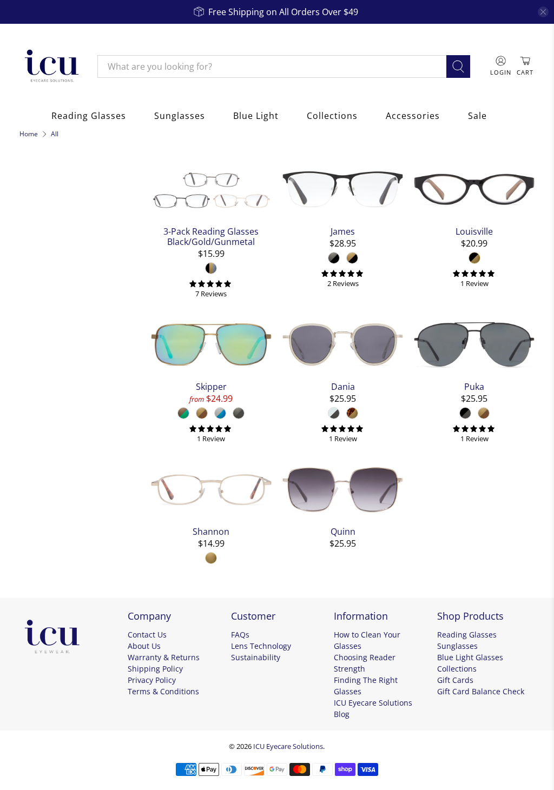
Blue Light (256, 116)
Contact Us (147, 634)
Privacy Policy (152, 680)
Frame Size (48, 401)
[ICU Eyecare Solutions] (50, 66)
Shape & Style (54, 372)
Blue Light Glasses (470, 657)
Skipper (211, 386)
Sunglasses (179, 116)
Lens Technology (261, 646)
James (343, 231)
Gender (39, 342)
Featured (45, 220)
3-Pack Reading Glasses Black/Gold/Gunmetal (211, 236)
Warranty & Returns (164, 657)
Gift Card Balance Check (480, 691)
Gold (37, 268)
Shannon (211, 531)
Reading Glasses (88, 116)
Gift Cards (455, 680)
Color (34, 245)
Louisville (474, 231)
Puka (474, 386)
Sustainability (255, 657)
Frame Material (59, 294)
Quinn (343, 531)
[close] (543, 11)
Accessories (413, 116)
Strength (42, 430)
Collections (332, 116)
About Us (144, 646)
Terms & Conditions (163, 691)
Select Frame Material (66, 317)
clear (127, 243)
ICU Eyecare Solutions (288, 746)
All (54, 134)
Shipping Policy (155, 668)
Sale (477, 116)
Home (28, 134)
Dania (343, 386)
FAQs (240, 634)
